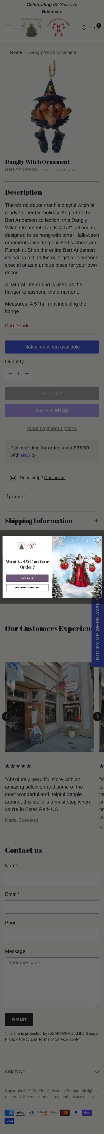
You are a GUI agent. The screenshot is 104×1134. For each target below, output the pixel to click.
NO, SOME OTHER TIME (27, 587)
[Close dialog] (97, 540)
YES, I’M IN (27, 578)
